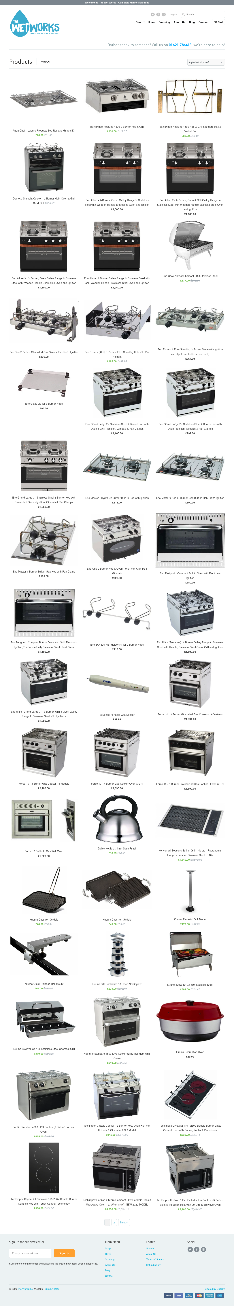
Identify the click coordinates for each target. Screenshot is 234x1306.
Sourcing (164, 22)
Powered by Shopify (214, 1288)
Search (150, 1248)
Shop (140, 22)
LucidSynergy (52, 1288)
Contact (203, 22)
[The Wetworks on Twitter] (153, 15)
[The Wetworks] (34, 24)
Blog (192, 22)
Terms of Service (155, 1259)
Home (151, 22)
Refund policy (153, 1265)
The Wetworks (25, 1288)
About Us (179, 22)
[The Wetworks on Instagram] (164, 15)
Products (20, 61)
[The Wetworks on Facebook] (158, 15)
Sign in (173, 14)
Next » (124, 1222)
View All (45, 61)
